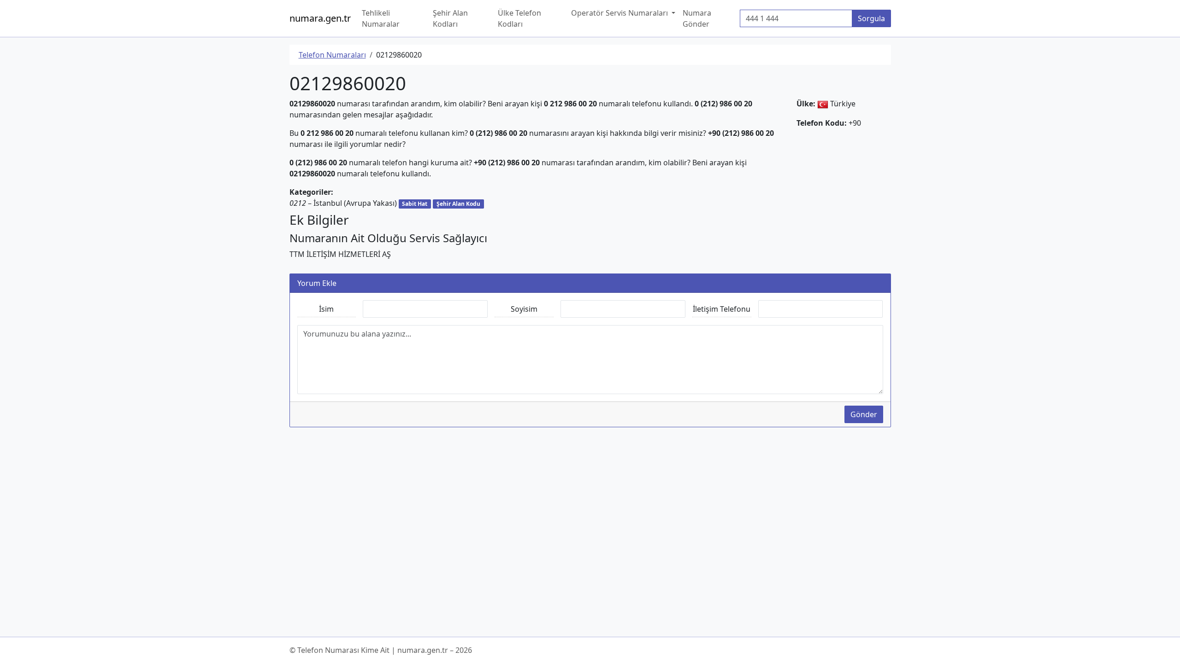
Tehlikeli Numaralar (381, 18)
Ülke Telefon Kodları (519, 18)
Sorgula (871, 18)
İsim (326, 309)
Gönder (863, 414)
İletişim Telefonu (721, 309)
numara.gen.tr (320, 18)
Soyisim (524, 309)
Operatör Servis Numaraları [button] (620, 13)
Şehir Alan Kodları (450, 18)
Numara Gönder (697, 18)
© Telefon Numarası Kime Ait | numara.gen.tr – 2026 (380, 650)
